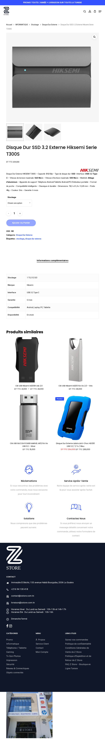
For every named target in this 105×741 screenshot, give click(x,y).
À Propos (40, 639)
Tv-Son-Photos (13, 656)
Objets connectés (14, 672)
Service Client (42, 643)
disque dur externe (33, 239)
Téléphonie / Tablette (16, 648)
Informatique (12, 643)
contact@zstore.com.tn (22, 595)
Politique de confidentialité (78, 643)
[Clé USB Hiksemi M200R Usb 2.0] (29, 360)
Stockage (35, 25)
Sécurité (10, 664)
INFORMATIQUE (21, 25)
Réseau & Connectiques (17, 668)
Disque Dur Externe (49, 25)
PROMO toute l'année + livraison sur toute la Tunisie (52, 2)
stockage (20, 239)
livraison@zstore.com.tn (23, 602)
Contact (39, 648)
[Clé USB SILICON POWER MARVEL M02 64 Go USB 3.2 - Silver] (29, 417)
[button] (100, 11)
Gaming (10, 652)
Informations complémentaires (52, 260)
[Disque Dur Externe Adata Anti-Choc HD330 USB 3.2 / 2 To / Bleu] (75, 417)
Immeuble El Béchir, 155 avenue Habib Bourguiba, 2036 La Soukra (42, 582)
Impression (11, 660)
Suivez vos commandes (76, 639)
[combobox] (19, 203)
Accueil (9, 25)
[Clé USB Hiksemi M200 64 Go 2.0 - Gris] (75, 360)
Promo (9, 639)
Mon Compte (42, 652)
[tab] (52, 260)
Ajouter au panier (21, 222)
